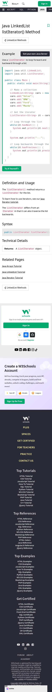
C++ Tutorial (26, 502)
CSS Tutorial (26, 478)
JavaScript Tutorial (26, 481)
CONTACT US (26, 460)
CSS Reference (24, 521)
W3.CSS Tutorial (26, 492)
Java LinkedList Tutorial (13, 272)
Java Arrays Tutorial (11, 266)
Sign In (26, 325)
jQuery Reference (25, 548)
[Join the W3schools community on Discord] (25, 350)
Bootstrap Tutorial (26, 494)
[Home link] (5, 3)
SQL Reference (24, 526)
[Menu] (3, 9)
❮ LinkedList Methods (15, 40)
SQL (21, 9)
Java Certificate (26, 625)
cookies (21, 679)
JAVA (42, 9)
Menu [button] (14, 3)
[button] (23, 3)
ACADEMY (25, 659)
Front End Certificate (26, 612)
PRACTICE (26, 454)
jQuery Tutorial (26, 505)
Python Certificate (26, 617)
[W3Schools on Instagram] (33, 350)
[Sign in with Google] (19, 334)
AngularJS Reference (24, 545)
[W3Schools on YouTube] (16, 350)
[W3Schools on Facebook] (29, 350)
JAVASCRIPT (9, 9)
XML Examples (24, 588)
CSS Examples (24, 564)
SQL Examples (24, 572)
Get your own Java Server (35, 53)
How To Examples (25, 569)
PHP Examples (24, 582)
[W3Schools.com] (26, 420)
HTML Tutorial (26, 476)
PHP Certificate (26, 620)
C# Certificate (26, 630)
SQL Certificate (26, 614)
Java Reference (25, 542)
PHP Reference (24, 537)
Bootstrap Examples (24, 580)
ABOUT (30, 655)
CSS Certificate (26, 606)
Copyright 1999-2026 (18, 683)
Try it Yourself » (12, 168)
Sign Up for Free (14, 401)
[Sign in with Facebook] (26, 334)
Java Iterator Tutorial (12, 277)
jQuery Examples (24, 590)
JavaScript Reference (24, 524)
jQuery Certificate (26, 622)
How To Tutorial (26, 484)
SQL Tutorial (26, 486)
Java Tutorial (26, 500)
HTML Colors (25, 540)
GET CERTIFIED (26, 440)
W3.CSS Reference (25, 532)
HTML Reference (24, 518)
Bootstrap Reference (24, 534)
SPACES (26, 434)
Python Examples (25, 574)
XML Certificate (26, 633)
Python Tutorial (26, 489)
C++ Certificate (26, 628)
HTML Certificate (26, 604)
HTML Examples (24, 561)
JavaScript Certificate (26, 609)
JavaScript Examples (24, 566)
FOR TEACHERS (26, 447)
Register (30, 340)
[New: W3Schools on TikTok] (36, 350)
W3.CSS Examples (25, 577)
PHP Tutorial (26, 497)
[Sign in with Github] (32, 334)
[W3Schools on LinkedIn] (20, 350)
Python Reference (25, 529)
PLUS (26, 427)
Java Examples (24, 585)
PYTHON (32, 9)
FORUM (21, 655)
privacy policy (32, 679)
